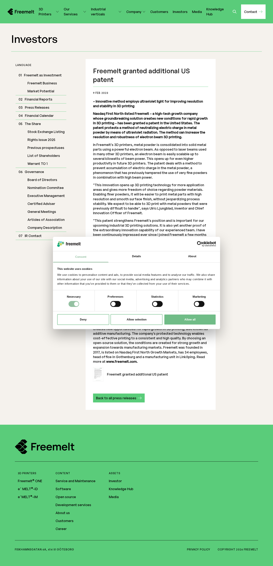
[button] (253, 11)
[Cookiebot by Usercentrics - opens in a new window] (199, 244)
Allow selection (137, 319)
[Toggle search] (235, 12)
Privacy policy (198, 549)
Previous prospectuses (45, 148)
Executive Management (46, 196)
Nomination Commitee (45, 188)
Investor (115, 481)
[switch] (115, 304)
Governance (34, 172)
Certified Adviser (41, 204)
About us (63, 513)
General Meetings (41, 212)
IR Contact (33, 236)
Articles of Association (46, 220)
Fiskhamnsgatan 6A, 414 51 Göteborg (44, 549)
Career (61, 529)
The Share (33, 124)
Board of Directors (42, 180)
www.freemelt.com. (122, 361)
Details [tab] (136, 256)
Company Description (44, 228)
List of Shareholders (43, 156)
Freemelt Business (42, 83)
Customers (159, 12)
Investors (180, 12)
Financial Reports (38, 99)
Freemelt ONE (30, 481)
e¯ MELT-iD (28, 489)
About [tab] (192, 256)
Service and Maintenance (75, 481)
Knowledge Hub (215, 11)
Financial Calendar (39, 115)
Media (197, 12)
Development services (73, 505)
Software (63, 489)
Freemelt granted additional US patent (137, 374)
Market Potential (40, 91)
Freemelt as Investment (43, 75)
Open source (66, 497)
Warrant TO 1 (37, 164)
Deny (83, 319)
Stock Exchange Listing (46, 132)
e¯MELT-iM (28, 497)
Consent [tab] (80, 256)
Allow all (190, 319)
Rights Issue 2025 (41, 140)
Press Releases (37, 107)
